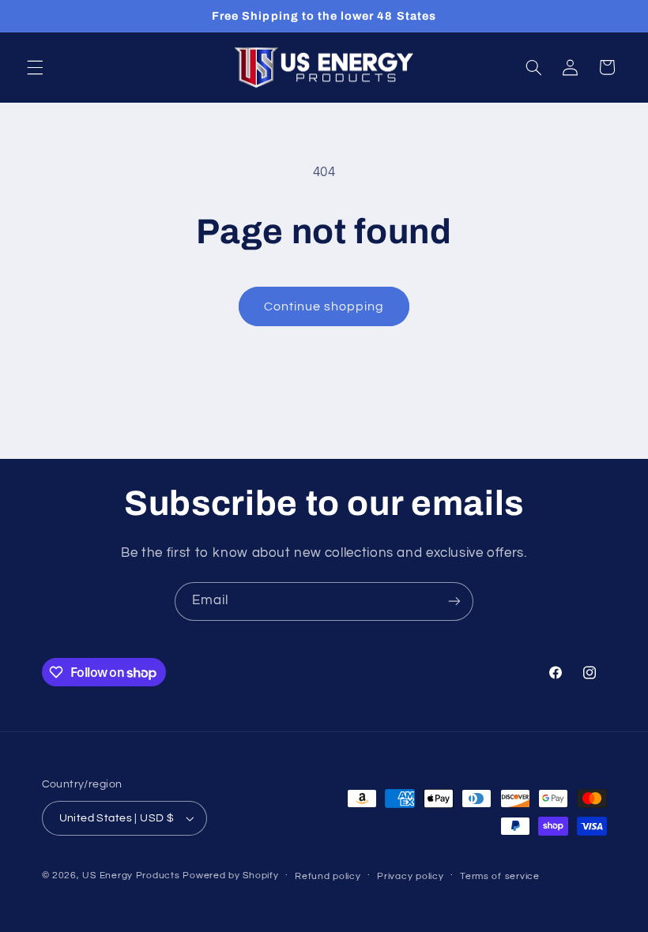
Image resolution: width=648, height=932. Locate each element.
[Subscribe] (454, 601)
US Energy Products (130, 875)
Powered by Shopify (230, 875)
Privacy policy (410, 876)
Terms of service (500, 876)
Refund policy (328, 876)
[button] (35, 67)
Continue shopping (324, 306)
